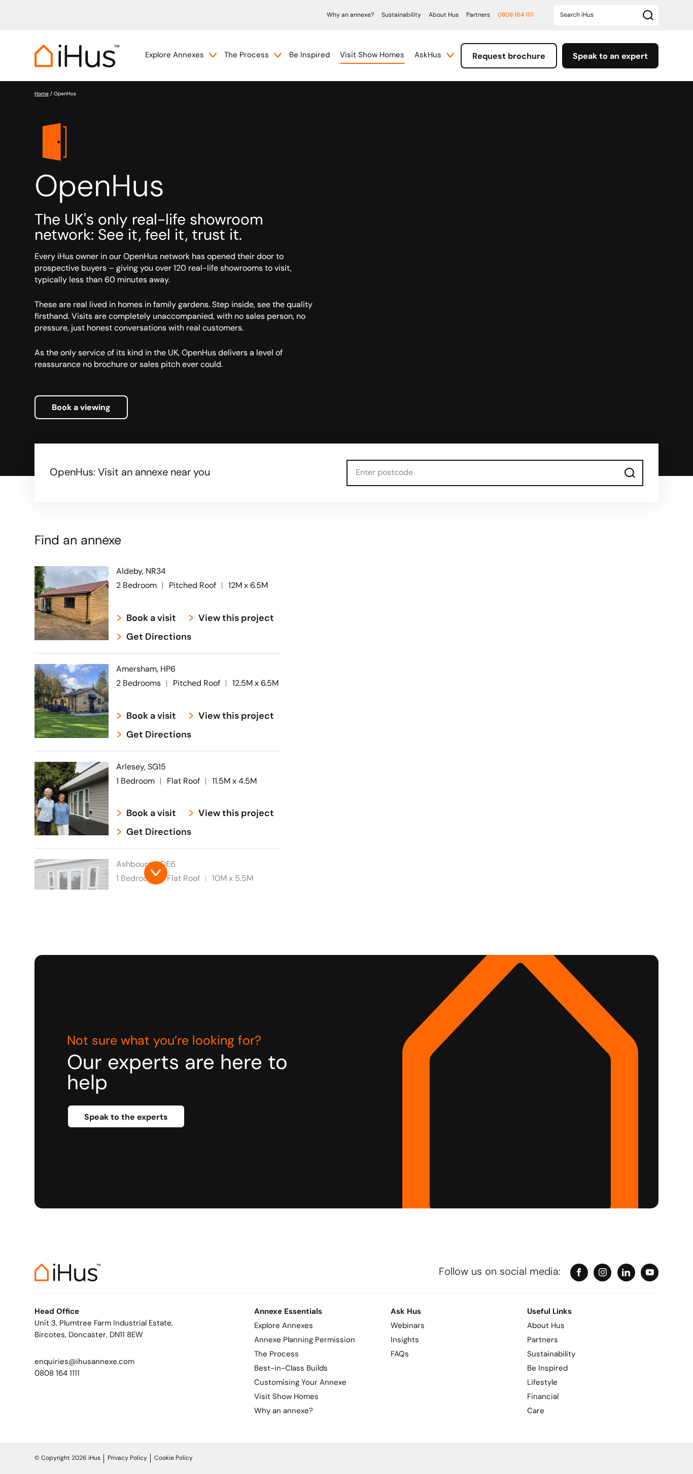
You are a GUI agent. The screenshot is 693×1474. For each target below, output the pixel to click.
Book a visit (151, 618)
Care (535, 1411)
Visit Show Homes (372, 55)
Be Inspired (309, 55)
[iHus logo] (76, 56)
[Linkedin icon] (626, 1272)
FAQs (400, 1354)
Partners (478, 15)
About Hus (444, 15)
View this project (236, 618)
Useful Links (549, 1312)
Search (630, 473)
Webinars (408, 1326)
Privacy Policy (127, 1458)
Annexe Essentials (288, 1312)
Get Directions (158, 637)
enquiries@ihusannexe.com (84, 1362)
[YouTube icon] (650, 1272)
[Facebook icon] (579, 1272)
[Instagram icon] (602, 1272)
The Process (246, 55)
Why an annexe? (350, 15)
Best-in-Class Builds (291, 1369)
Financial (543, 1397)
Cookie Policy (173, 1458)
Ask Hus (406, 1312)
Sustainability (401, 15)
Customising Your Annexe (300, 1383)
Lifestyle (542, 1383)
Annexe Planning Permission (304, 1340)
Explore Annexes (174, 55)
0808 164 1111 (516, 15)
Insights (405, 1340)
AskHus (427, 55)
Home (41, 94)
